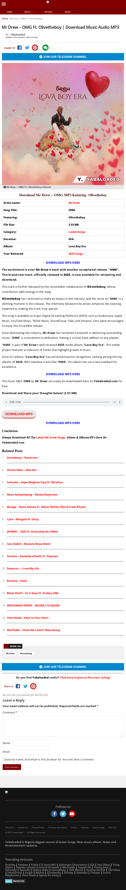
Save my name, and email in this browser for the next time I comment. (49, 759)
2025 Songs (76, 254)
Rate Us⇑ (112, 827)
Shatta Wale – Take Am (21, 470)
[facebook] (54, 814)
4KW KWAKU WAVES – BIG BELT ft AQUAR (33, 605)
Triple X (36, 865)
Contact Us (23, 827)
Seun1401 (49, 865)
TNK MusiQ (76, 870)
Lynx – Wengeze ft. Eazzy (23, 519)
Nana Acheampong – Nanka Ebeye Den (32, 494)
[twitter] (63, 814)
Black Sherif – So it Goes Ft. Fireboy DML (33, 593)
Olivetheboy (26, 653)
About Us (9, 827)
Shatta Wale (41, 870)
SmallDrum (14, 872)
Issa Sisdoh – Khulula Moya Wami (29, 544)
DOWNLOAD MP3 (18, 414)
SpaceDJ (25, 870)
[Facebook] (19, 47)
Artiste (48, 12)
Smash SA (84, 867)
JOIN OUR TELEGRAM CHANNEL (64, 56)
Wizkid (40, 872)
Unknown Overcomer (73, 865)
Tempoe (23, 865)
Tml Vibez (114, 870)
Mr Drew (74, 203)
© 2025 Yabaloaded (14, 832)
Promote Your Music (57, 827)
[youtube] (72, 814)
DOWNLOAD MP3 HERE (63, 263)
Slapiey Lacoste (26, 867)
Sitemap (85, 827)
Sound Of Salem (49, 867)
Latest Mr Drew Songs (50, 437)
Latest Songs (77, 232)
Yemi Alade (29, 875)
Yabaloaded (17, 34)
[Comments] (45, 47)
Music (28, 12)
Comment (10, 712)
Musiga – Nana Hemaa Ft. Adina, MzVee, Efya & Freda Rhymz (46, 507)
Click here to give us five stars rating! (84, 677)
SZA (92, 865)
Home (9, 12)
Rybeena (82, 872)
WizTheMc (68, 867)
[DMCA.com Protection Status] (63, 881)
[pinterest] (35, 47)
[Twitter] (27, 47)
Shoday (69, 872)
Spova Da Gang (49, 875)
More (68, 12)
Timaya (95, 872)
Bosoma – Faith (17, 581)
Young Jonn (101, 867)
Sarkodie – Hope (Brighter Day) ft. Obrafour (35, 482)
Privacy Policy (38, 827)
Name (6, 743)
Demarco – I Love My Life (23, 568)
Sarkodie (11, 870)
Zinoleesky (54, 872)
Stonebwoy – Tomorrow (22, 457)
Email (6, 752)
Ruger (29, 872)
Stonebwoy (58, 870)
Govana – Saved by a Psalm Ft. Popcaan (32, 556)
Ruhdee (10, 865)
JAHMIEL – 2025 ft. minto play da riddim (32, 531)
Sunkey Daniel (95, 870)
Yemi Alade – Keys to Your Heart (28, 618)
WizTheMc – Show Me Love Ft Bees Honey (33, 630)
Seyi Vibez (103, 865)
